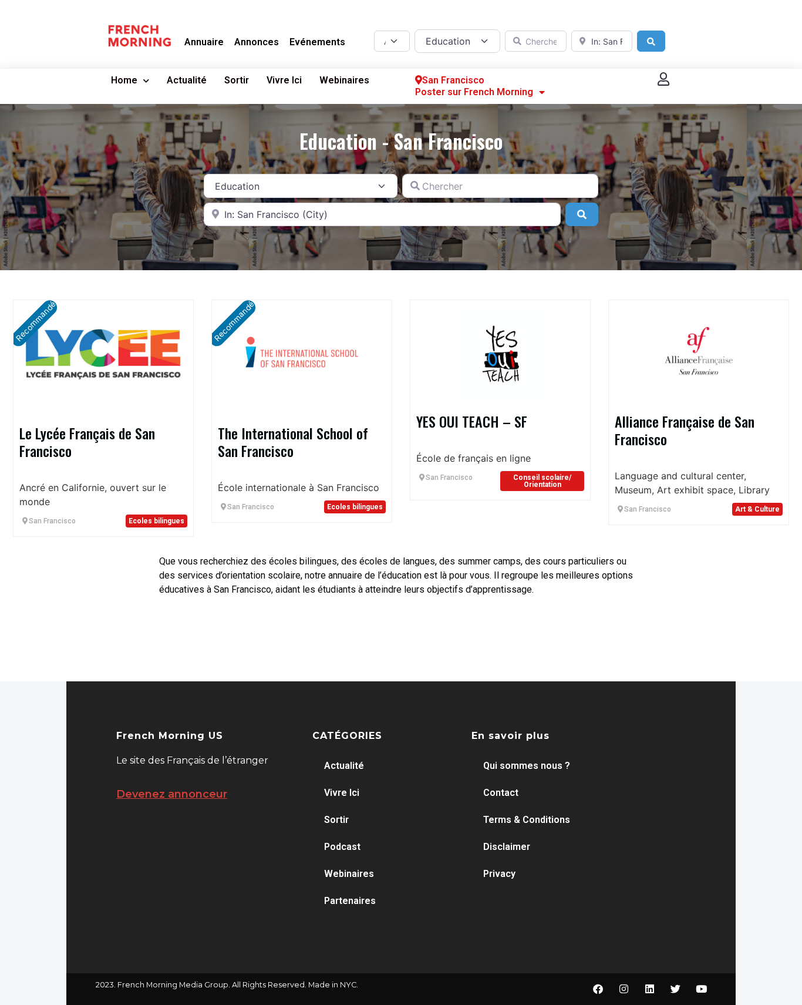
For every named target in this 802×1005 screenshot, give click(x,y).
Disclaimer (506, 846)
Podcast (342, 846)
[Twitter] (675, 989)
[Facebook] (598, 989)
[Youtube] (701, 989)
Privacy (499, 873)
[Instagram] (623, 989)
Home (124, 80)
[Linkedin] (649, 989)
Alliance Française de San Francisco (684, 430)
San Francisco (453, 80)
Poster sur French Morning (474, 92)
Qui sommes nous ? (526, 765)
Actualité (187, 80)
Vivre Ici (284, 80)
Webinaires (344, 80)
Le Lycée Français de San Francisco (87, 441)
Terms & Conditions (526, 819)
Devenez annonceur (171, 794)
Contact (500, 792)
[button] (664, 79)
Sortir (236, 80)
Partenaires (350, 900)
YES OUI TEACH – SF (471, 421)
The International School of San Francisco (293, 441)
